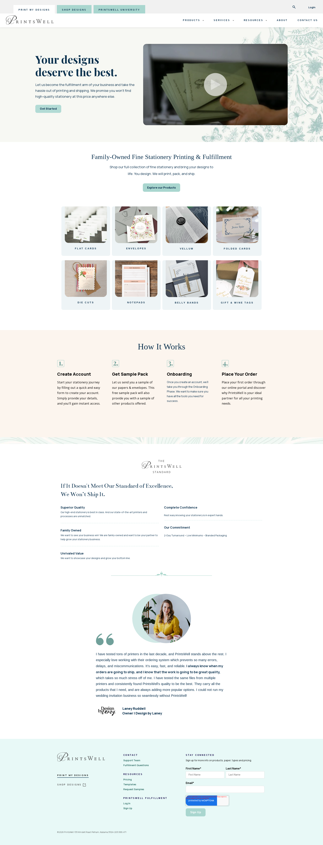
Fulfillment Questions (136, 765)
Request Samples (133, 789)
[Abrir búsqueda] (294, 7)
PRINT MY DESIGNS (34, 10)
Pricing (127, 779)
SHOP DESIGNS (74, 10)
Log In (126, 803)
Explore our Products (161, 187)
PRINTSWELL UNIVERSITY (119, 10)
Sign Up (127, 808)
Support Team (131, 760)
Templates (129, 784)
